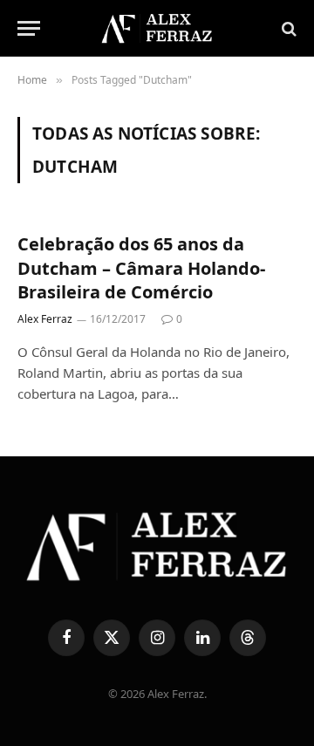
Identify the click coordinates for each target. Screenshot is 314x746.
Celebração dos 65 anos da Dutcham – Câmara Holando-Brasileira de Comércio (141, 267)
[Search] (287, 28)
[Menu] (28, 28)
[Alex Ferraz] (157, 28)
